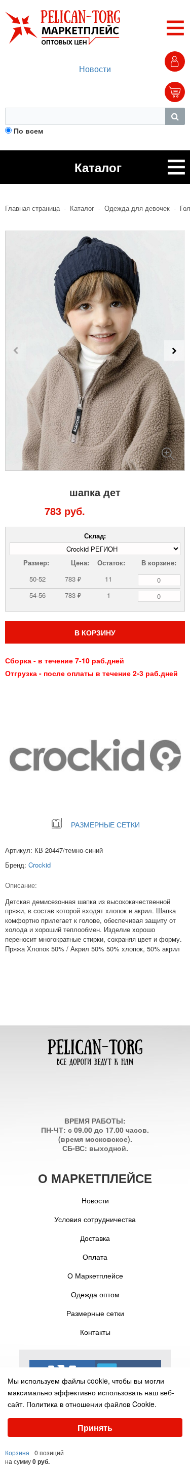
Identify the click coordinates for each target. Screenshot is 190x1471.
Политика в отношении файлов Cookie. (91, 1404)
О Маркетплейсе (95, 1275)
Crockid (39, 865)
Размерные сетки (95, 1313)
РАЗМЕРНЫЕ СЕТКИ (105, 824)
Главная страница (32, 208)
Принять (95, 1427)
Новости (95, 69)
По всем (28, 130)
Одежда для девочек (137, 208)
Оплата (95, 1257)
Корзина (17, 1452)
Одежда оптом (95, 1294)
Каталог (82, 208)
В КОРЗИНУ (95, 632)
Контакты (95, 1332)
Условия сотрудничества (95, 1219)
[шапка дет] (168, 449)
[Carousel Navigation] (95, 350)
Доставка (95, 1238)
